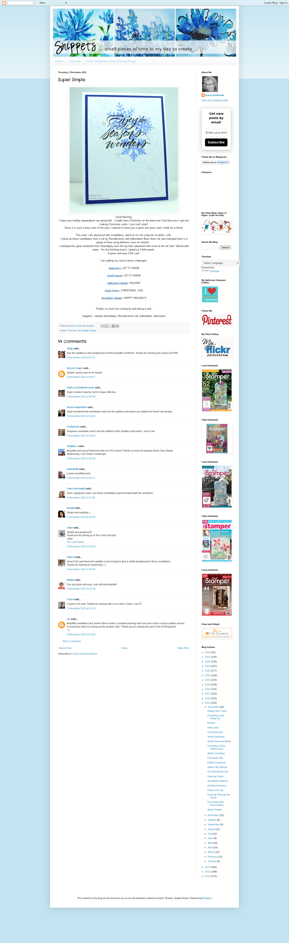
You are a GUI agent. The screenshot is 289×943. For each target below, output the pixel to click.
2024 (208, 661)
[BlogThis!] (106, 326)
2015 (208, 703)
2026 (208, 652)
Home (59, 61)
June (211, 838)
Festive (211, 723)
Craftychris (73, 426)
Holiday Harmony (216, 785)
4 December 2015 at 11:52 (81, 497)
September (214, 824)
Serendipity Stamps (87, 330)
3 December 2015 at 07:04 (81, 357)
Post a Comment (72, 641)
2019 (208, 684)
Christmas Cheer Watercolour (216, 747)
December (214, 707)
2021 (208, 675)
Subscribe (216, 142)
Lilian (70, 527)
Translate (214, 271)
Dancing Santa (215, 776)
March (211, 852)
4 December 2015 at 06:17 (81, 478)
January (212, 861)
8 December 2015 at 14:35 (81, 634)
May (210, 843)
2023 (208, 666)
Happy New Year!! (217, 711)
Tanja (70, 348)
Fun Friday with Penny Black (215, 803)
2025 (208, 657)
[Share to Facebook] (114, 326)
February (213, 856)
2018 (208, 689)
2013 (208, 871)
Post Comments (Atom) (85, 653)
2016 (208, 698)
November (214, 815)
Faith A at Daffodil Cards (80, 387)
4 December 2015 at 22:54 (81, 546)
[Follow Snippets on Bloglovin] (216, 163)
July (210, 833)
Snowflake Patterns (217, 781)
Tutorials (74, 61)
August (212, 829)
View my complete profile (215, 100)
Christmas (72, 330)
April (210, 847)
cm (68, 619)
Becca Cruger (75, 368)
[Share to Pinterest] (117, 326)
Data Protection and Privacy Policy (110, 61)
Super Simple (214, 809)
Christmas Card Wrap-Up (215, 717)
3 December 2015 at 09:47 (81, 377)
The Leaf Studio (75, 542)
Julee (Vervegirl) (76, 488)
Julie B (71, 557)
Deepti (70, 508)
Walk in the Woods (217, 767)
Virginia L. (72, 446)
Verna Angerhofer (77, 407)
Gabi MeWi (73, 469)
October (212, 820)
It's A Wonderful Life (217, 771)
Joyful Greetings (216, 736)
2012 (208, 876)
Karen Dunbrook (214, 95)
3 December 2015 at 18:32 (81, 435)
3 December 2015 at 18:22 (81, 416)
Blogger (207, 898)
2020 (208, 680)
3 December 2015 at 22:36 (81, 458)
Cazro (70, 599)
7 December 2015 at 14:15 (81, 608)
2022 (208, 670)
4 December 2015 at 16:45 (81, 517)
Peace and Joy (215, 790)
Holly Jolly (212, 727)
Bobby (70, 580)
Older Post (183, 648)
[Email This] (102, 326)
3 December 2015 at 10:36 (81, 396)
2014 (208, 867)
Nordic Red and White (219, 741)
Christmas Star (215, 758)
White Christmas (216, 753)
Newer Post (65, 648)
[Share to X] (110, 326)
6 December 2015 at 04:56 (81, 569)
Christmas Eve (215, 732)
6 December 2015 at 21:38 (81, 588)
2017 (208, 693)
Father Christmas (216, 762)
